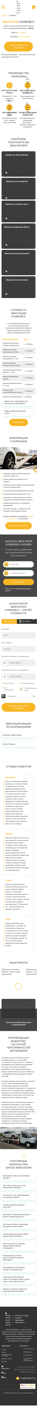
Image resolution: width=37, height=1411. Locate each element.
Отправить (18, 582)
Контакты (4, 1361)
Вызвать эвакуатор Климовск (18, 46)
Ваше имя (5, 629)
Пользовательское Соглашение (7, 1355)
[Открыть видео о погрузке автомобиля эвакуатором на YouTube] (18, 1008)
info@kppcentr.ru (28, 1352)
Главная (4, 15)
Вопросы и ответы (7, 1358)
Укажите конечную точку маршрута (15, 670)
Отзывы (4, 1352)
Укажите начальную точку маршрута (15, 656)
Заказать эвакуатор (18, 526)
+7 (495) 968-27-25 (33, 7)
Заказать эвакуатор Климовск (18, 707)
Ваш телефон (7, 643)
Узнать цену (18, 422)
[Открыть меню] (3, 7)
